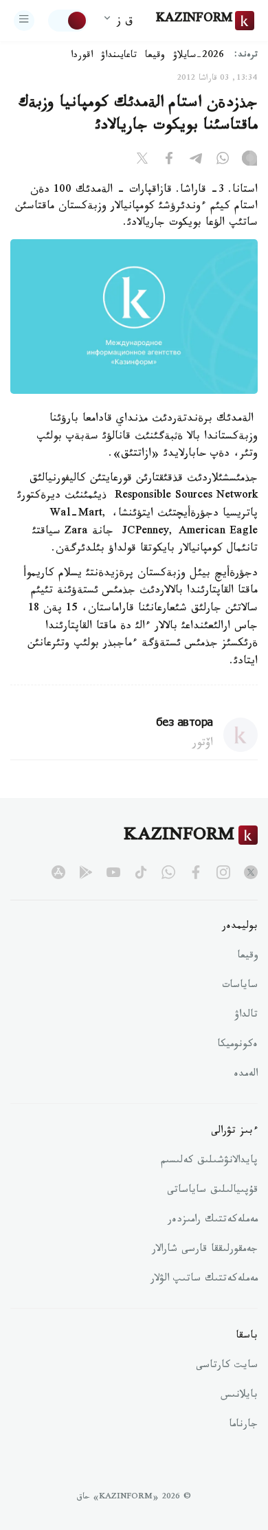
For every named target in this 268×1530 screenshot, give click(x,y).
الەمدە (246, 1075)
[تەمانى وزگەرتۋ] (68, 21)
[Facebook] (169, 161)
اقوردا (82, 56)
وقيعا (155, 56)
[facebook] (196, 872)
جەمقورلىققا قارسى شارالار (205, 1250)
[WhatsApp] (222, 161)
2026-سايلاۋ (198, 56)
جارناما (243, 1425)
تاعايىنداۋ (119, 56)
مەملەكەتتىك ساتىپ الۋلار (204, 1279)
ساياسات (240, 986)
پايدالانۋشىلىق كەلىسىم (209, 1161)
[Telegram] (196, 161)
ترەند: (246, 56)
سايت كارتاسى (227, 1366)
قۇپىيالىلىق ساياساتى (212, 1191)
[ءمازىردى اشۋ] (24, 20)
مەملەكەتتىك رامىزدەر (213, 1220)
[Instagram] (249, 161)
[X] (142, 161)
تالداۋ (246, 1015)
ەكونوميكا (237, 1045)
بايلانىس (239, 1396)
